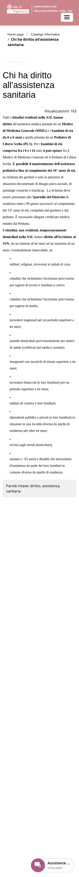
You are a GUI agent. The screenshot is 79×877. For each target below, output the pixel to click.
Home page (15, 34)
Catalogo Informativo (45, 34)
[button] (15, 62)
